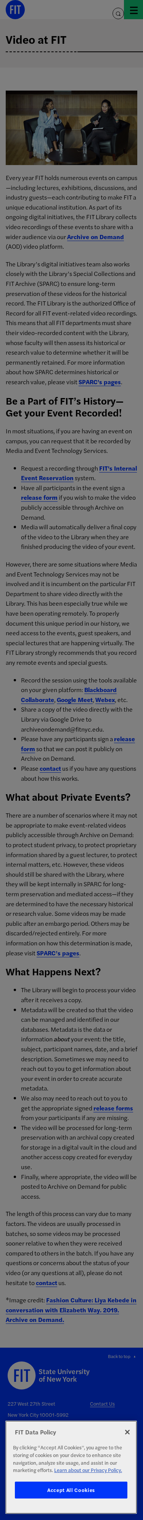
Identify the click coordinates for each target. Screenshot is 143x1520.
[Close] (127, 1432)
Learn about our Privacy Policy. (88, 1470)
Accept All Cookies (71, 1490)
